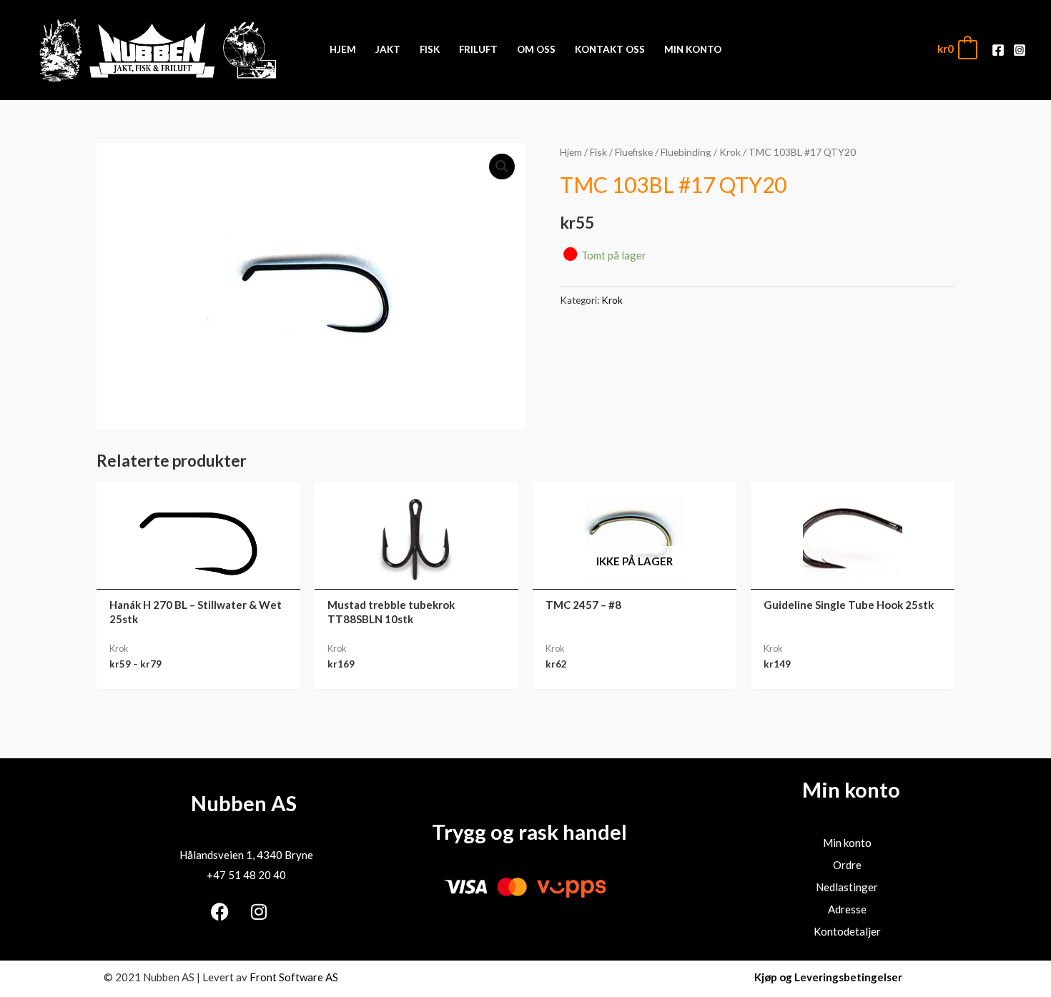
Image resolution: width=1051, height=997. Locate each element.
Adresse (847, 909)
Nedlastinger (847, 887)
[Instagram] (1019, 50)
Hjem (571, 152)
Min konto (847, 842)
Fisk (598, 152)
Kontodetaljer (847, 931)
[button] (502, 166)
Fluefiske (634, 152)
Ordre (847, 864)
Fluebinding (686, 152)
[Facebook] (998, 50)
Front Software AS (294, 977)
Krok (730, 152)
